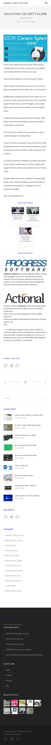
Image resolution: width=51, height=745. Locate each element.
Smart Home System (16, 3)
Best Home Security (12, 576)
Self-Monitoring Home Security (17, 633)
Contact (9, 675)
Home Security (10, 545)
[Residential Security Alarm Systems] (7, 711)
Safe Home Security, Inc (15, 644)
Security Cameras (11, 550)
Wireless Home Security (14, 540)
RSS (7, 686)
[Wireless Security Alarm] (22, 703)
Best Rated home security (24, 476)
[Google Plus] (17, 365)
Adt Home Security (12, 555)
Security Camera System (14, 535)
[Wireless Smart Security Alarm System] (22, 711)
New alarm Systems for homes (26, 455)
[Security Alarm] (30, 703)
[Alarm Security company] (37, 703)
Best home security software (26, 445)
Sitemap (9, 680)
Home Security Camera (13, 560)
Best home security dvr (14, 639)
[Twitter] (11, 365)
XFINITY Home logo (21, 466)
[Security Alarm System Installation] (30, 711)
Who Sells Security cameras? (25, 486)
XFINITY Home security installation (19, 649)
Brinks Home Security (13, 581)
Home (18, 22)
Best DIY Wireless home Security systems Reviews (24, 655)
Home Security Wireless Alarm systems (29, 415)
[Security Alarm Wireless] (14, 711)
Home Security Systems (14, 571)
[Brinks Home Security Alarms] (14, 703)
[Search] (45, 398)
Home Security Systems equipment (27, 496)
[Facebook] (6, 365)
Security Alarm (29, 22)
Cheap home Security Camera (25, 435)
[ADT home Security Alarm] (7, 703)
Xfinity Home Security (13, 591)
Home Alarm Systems (13, 565)
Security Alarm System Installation (28, 425)
